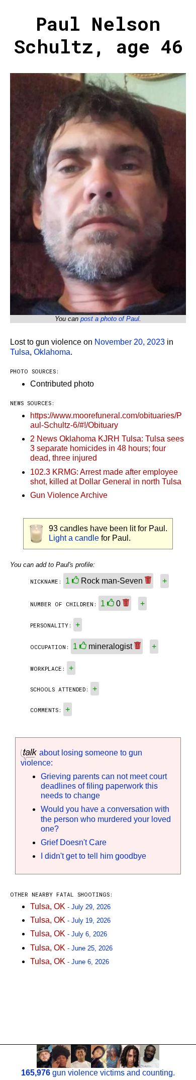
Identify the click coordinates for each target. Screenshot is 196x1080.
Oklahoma (52, 352)
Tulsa (20, 352)
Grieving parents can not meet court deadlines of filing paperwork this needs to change (104, 786)
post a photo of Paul (109, 319)
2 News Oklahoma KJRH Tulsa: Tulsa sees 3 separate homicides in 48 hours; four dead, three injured (107, 448)
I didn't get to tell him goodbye (93, 856)
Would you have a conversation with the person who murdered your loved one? (106, 819)
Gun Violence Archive (69, 495)
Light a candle (74, 538)
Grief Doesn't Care (74, 842)
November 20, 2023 (129, 342)
